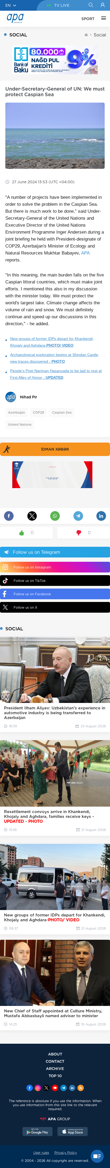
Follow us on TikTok (30, 581)
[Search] (90, 5)
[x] (46, 1088)
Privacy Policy (65, 1153)
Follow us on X (25, 607)
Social (100, 35)
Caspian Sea (62, 412)
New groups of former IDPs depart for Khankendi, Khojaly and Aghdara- (52, 341)
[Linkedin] (72, 1088)
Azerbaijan (16, 412)
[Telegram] (63, 1088)
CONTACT (55, 1061)
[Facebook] (29, 1088)
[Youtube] (55, 1088)
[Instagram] (38, 1088)
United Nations (20, 424)
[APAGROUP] (55, 1119)
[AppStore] (72, 1132)
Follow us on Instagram (32, 567)
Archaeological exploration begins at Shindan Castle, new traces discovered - (54, 358)
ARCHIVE (55, 1068)
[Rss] (80, 1088)
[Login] (103, 5)
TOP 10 (55, 1075)
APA (85, 253)
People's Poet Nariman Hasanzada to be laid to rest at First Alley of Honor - (56, 374)
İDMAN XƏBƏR (55, 449)
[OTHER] (102, 19)
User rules (41, 1153)
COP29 (38, 412)
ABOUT (55, 1054)
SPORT (88, 19)
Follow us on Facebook (32, 594)
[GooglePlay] (37, 1132)
